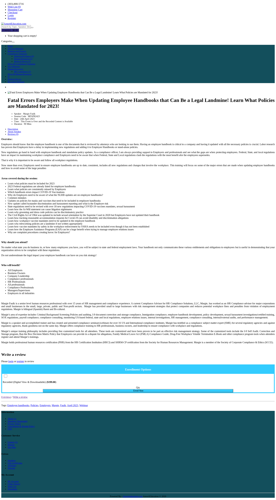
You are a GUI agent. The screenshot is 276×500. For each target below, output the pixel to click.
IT (9, 76)
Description (13, 129)
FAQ (10, 429)
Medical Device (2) (22, 61)
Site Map (12, 447)
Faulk (63, 405)
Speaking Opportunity (18, 421)
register (20, 361)
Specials (11, 468)
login (10, 361)
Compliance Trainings (17, 53)
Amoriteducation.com (132, 496)
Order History (14, 484)
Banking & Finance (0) (24, 56)
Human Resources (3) (23, 59)
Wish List (12, 486)
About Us (12, 419)
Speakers (12, 460)
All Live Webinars (15, 48)
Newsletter (12, 489)
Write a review (20, 397)
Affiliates (12, 465)
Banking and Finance (17, 51)
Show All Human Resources (19, 74)
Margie (55, 405)
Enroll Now (138, 390)
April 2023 (72, 405)
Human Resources (15, 69)
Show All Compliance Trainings (21, 64)
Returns (11, 445)
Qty (138, 387)
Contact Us (13, 442)
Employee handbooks (18, 405)
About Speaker (14, 131)
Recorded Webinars (16, 82)
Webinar (83, 405)
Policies (34, 405)
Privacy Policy (14, 424)
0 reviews (6, 397)
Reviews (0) (13, 134)
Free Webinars (14, 66)
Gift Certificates (15, 463)
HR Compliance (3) (22, 71)
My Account (13, 481)
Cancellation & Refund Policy (21, 426)
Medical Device (14, 79)
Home (10, 46)
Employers (45, 405)
